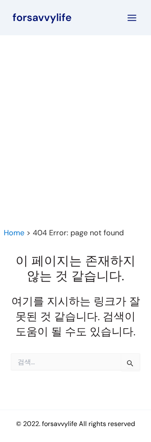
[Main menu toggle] (132, 18)
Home (14, 233)
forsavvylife (42, 17)
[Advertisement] (75, 115)
